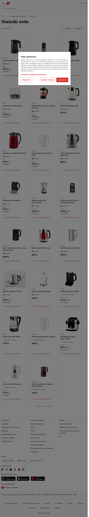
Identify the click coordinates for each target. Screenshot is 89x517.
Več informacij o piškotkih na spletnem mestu (33, 74)
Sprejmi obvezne (47, 80)
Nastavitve (27, 80)
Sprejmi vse (62, 80)
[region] (44, 68)
